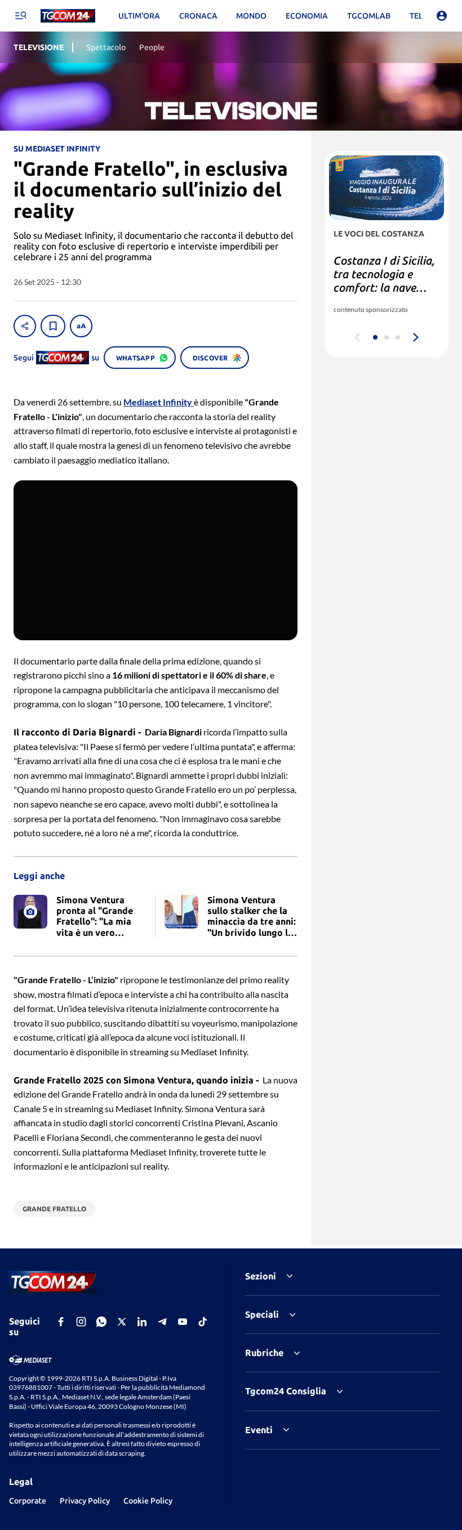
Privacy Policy (85, 1500)
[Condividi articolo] (25, 326)
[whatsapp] (101, 1321)
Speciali (262, 1314)
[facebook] (60, 1321)
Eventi (259, 1430)
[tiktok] (202, 1321)
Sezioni (260, 1276)
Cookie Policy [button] (147, 1500)
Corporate (27, 1500)
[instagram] (81, 1321)
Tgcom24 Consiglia (285, 1391)
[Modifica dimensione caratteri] (81, 326)
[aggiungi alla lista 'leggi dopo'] (53, 326)
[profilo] (441, 16)
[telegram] (162, 1321)
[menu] (20, 16)
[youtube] (182, 1321)
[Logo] (68, 16)
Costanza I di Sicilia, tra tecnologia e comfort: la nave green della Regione (384, 280)
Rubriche (264, 1353)
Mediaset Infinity (158, 401)
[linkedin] (142, 1321)
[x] (121, 1321)
